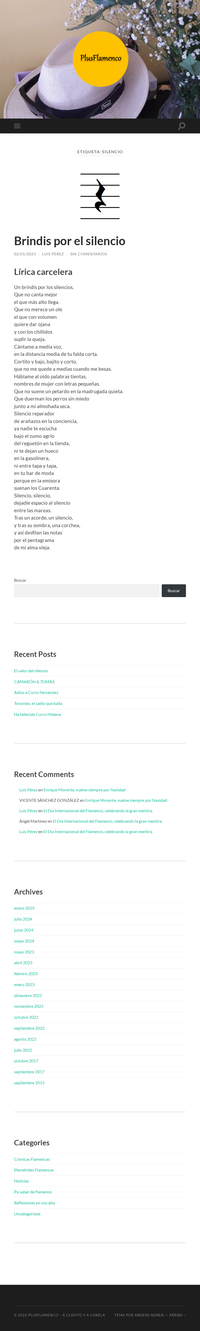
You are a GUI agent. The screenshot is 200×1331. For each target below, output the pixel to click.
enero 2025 (24, 907)
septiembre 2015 (29, 1082)
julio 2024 (23, 918)
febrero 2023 (26, 973)
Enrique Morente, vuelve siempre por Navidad (84, 789)
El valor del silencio (31, 670)
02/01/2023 (25, 254)
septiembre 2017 (29, 1071)
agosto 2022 (25, 1038)
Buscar (20, 580)
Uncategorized (27, 1213)
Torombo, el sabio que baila (38, 703)
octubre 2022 (26, 1017)
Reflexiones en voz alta (34, 1202)
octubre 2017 (26, 1060)
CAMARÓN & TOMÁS (34, 681)
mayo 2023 (24, 951)
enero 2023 (24, 984)
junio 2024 (23, 929)
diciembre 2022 (28, 995)
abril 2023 (23, 962)
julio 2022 (23, 1049)
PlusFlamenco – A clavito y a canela (66, 1315)
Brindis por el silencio (70, 241)
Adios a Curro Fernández (36, 692)
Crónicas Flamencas (32, 1159)
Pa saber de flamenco (33, 1191)
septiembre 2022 (29, 1028)
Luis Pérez (53, 254)
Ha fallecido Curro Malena (37, 714)
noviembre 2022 (28, 1006)
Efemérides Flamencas (34, 1169)
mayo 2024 (24, 940)
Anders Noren (149, 1315)
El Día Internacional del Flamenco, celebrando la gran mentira (97, 810)
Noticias (21, 1180)
